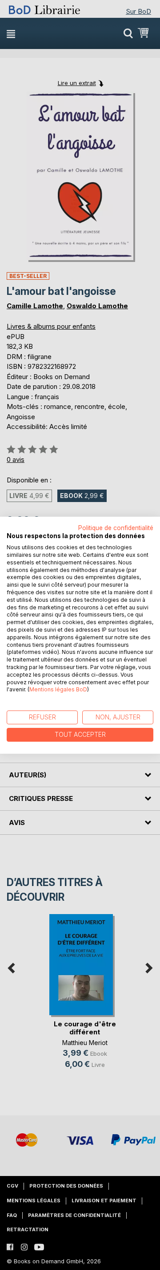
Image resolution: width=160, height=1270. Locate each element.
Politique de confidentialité (115, 527)
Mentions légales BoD (58, 689)
